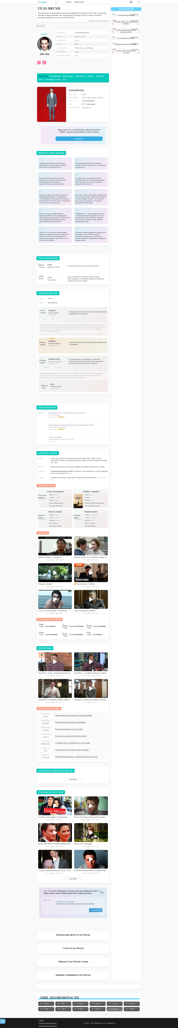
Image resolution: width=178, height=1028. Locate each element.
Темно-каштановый (89, 97)
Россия (82, 36)
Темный (100, 97)
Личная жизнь (67, 76)
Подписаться (95, 910)
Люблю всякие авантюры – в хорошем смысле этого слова (76, 757)
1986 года (82, 48)
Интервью (100, 76)
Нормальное (86, 107)
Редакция (41, 1020)
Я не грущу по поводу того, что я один (69, 729)
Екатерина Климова (55, 361)
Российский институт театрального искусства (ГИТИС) (67, 413)
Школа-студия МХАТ (55, 437)
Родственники (55, 76)
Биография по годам (53, 79)
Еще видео (73, 779)
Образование (80, 76)
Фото (65, 79)
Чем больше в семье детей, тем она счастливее (72, 750)
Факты (40, 79)
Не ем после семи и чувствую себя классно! (70, 736)
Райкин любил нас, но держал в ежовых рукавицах (73, 715)
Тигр (76, 55)
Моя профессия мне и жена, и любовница (70, 722)
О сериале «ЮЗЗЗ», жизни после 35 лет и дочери (72, 743)
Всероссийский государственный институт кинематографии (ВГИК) (71, 425)
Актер (41, 26)
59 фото (44, 34)
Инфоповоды (79, 2)
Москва (77, 36)
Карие (84, 94)
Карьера (90, 76)
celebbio (43, 2)
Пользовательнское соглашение (48, 1026)
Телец (76, 51)
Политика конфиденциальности (48, 1023)
